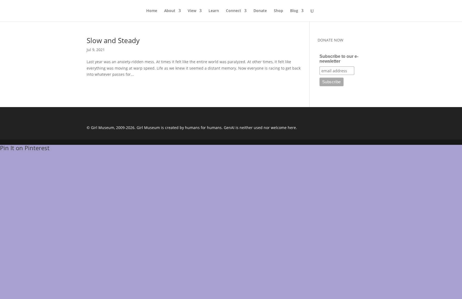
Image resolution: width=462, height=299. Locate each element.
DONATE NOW (330, 40)
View (192, 11)
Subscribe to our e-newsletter (338, 58)
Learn (214, 11)
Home (151, 11)
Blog (294, 11)
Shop (278, 11)
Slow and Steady (113, 40)
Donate (260, 11)
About (169, 11)
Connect (233, 11)
